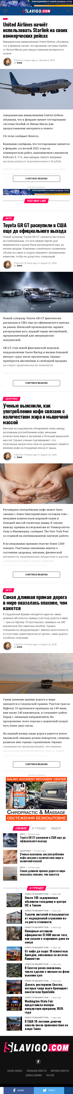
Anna (19, 63)
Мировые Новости (60, 1070)
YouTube (50, 1075)
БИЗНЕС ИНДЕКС (14, 1070)
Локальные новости (37, 1070)
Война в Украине (34, 1075)
